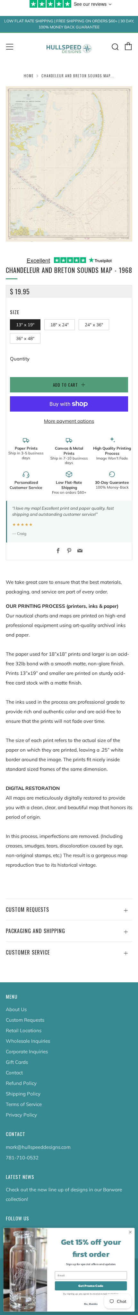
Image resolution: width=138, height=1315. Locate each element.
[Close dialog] (130, 1232)
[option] (69, 163)
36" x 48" (25, 338)
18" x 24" (59, 324)
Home (29, 75)
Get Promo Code (90, 1285)
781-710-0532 (22, 1158)
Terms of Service (24, 1104)
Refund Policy (21, 1083)
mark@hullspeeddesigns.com (38, 1147)
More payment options (69, 421)
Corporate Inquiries (27, 1051)
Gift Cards (17, 1062)
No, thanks (90, 1304)
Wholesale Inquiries (28, 1041)
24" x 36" (94, 324)
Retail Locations (23, 1030)
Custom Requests (25, 1020)
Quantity (20, 359)
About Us (16, 1009)
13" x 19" (25, 324)
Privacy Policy (21, 1115)
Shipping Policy (23, 1094)
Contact (14, 1073)
